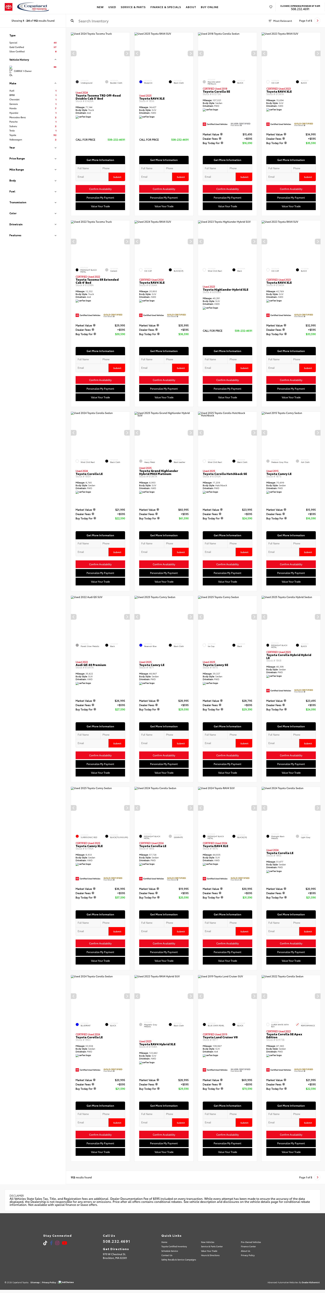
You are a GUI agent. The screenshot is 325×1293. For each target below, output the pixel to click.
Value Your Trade (100, 206)
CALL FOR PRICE (85, 139)
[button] (127, 53)
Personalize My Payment (100, 197)
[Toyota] (8, 7)
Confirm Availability (100, 188)
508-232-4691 (116, 139)
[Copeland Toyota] (33, 7)
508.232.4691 (300, 8)
